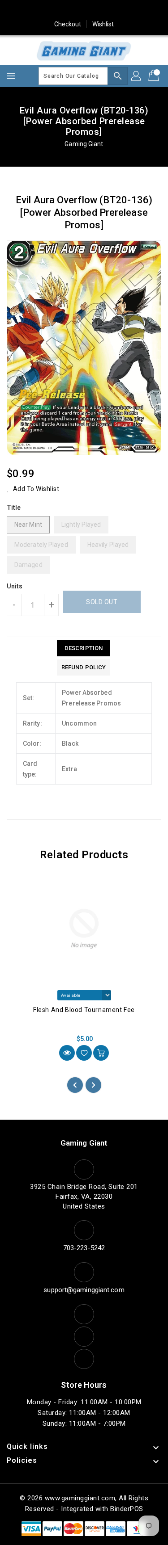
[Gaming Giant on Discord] (135, 10)
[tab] (83, 648)
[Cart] (155, 76)
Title (14, 507)
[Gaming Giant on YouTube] (118, 10)
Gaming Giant (84, 143)
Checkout (68, 24)
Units (15, 586)
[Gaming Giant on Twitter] (49, 10)
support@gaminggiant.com (83, 1290)
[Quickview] (67, 1053)
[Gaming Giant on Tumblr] (101, 10)
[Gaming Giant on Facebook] (32, 10)
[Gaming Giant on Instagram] (84, 10)
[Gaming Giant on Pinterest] (66, 10)
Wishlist (103, 24)
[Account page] (137, 76)
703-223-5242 (84, 1248)
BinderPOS (126, 1509)
